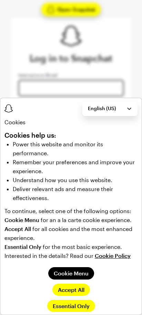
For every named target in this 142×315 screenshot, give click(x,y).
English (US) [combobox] (102, 108)
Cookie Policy (113, 255)
